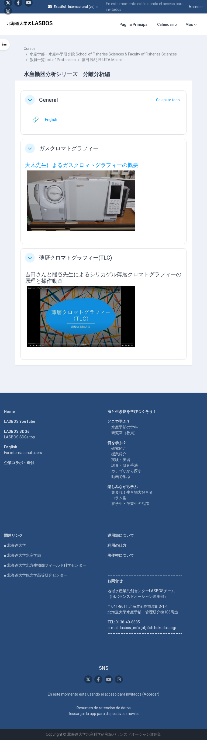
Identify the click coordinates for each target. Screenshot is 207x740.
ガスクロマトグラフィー (68, 148)
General (48, 100)
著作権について (121, 555)
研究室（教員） (124, 433)
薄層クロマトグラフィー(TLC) (75, 257)
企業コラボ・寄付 (19, 462)
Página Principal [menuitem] (134, 24)
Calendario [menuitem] (167, 24)
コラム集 (118, 498)
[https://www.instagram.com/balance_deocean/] (8, 11)
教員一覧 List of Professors (53, 60)
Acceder (196, 7)
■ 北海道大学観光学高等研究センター (35, 575)
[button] (73, 6)
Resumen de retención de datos (104, 708)
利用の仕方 (117, 545)
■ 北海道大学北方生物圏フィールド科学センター (45, 565)
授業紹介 (118, 454)
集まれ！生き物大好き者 (132, 492)
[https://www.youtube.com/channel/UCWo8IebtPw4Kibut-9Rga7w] (109, 679)
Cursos (30, 48)
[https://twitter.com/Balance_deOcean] (88, 679)
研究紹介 (118, 448)
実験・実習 (120, 460)
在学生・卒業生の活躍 (130, 503)
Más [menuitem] (189, 24)
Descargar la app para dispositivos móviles (104, 713)
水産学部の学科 (124, 427)
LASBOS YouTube (19, 421)
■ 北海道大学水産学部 (22, 555)
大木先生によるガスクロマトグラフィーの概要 (81, 165)
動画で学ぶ (120, 476)
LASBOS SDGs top (19, 437)
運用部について (121, 535)
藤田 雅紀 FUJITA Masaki (102, 60)
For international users (23, 453)
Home (9, 411)
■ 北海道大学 (15, 545)
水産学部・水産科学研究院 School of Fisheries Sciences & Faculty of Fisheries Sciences (103, 54)
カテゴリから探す (126, 471)
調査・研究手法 (124, 465)
